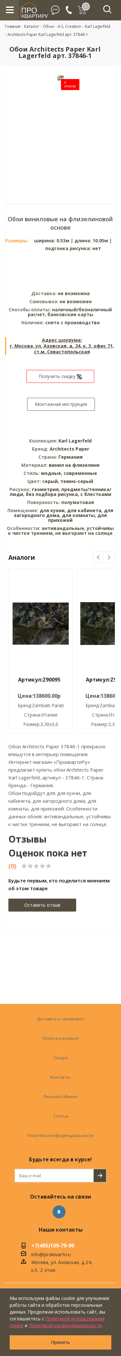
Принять (60, 1342)
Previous (98, 557)
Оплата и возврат (60, 1038)
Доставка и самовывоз (60, 1019)
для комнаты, (79, 515)
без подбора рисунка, (53, 494)
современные (80, 473)
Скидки (60, 1058)
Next (109, 557)
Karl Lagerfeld (75, 441)
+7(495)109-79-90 (52, 1246)
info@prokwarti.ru (51, 1254)
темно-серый (76, 481)
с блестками (95, 494)
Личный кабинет (60, 1096)
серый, (51, 481)
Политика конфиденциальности (60, 1135)
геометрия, (46, 489)
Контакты (60, 1077)
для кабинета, (85, 510)
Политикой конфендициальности (65, 1325)
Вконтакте (59, 1211)
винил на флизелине (74, 465)
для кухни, (53, 510)
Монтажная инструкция (61, 404)
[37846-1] (60, 130)
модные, (52, 473)
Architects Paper (69, 449)
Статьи (60, 1116)
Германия (70, 457)
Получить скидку (58, 376)
